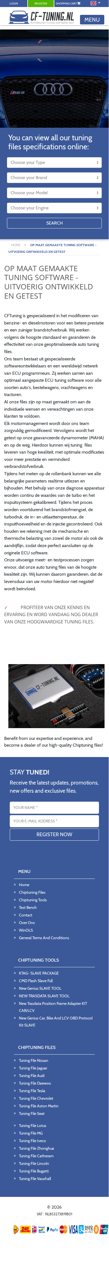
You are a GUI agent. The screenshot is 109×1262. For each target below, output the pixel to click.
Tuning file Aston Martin (39, 1105)
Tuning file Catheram (36, 1155)
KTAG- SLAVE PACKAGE (39, 973)
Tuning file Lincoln (34, 1163)
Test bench (28, 907)
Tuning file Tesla (32, 1090)
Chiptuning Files (32, 892)
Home (24, 884)
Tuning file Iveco (32, 1140)
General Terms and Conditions (44, 937)
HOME (16, 245)
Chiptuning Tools (33, 899)
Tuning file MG (31, 1133)
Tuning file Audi (32, 1075)
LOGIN (13, 3)
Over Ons (27, 922)
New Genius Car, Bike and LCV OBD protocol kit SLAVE (56, 1022)
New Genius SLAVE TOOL (40, 988)
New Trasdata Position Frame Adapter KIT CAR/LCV (53, 1007)
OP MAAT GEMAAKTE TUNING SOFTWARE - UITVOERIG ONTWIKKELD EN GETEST (52, 248)
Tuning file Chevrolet (36, 1098)
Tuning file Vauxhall (35, 1178)
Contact (25, 915)
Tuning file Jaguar (33, 1068)
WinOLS (26, 930)
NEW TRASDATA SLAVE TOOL (44, 995)
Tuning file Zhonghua (36, 1148)
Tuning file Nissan (33, 1060)
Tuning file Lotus (32, 1125)
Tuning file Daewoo (35, 1083)
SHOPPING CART (66, 3)
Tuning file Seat (32, 1113)
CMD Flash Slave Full (36, 980)
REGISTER (41, 3)
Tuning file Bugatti (34, 1171)
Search (54, 223)
